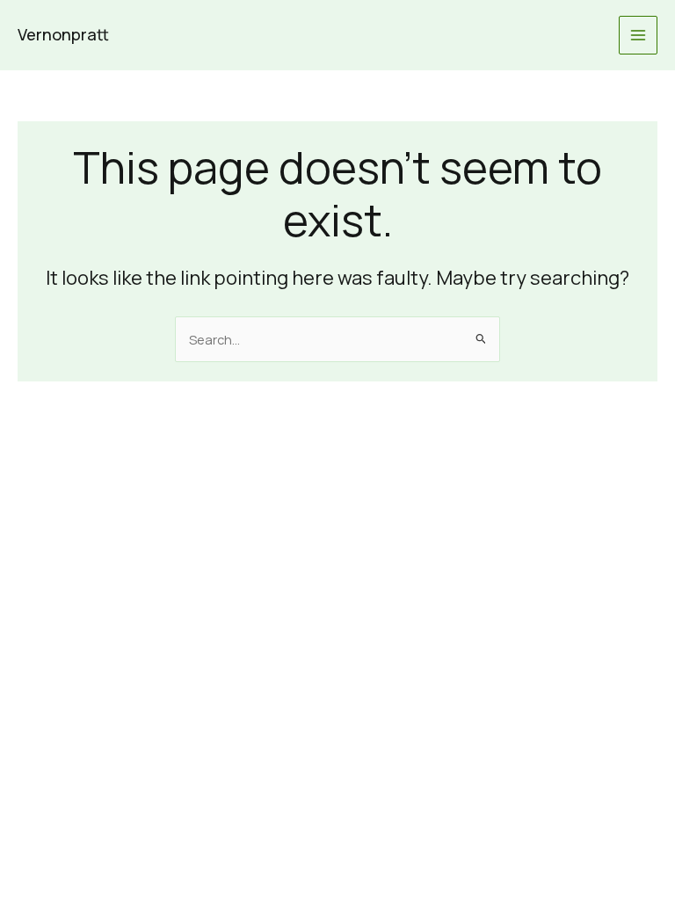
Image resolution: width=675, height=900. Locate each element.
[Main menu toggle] (638, 35)
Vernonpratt (63, 34)
